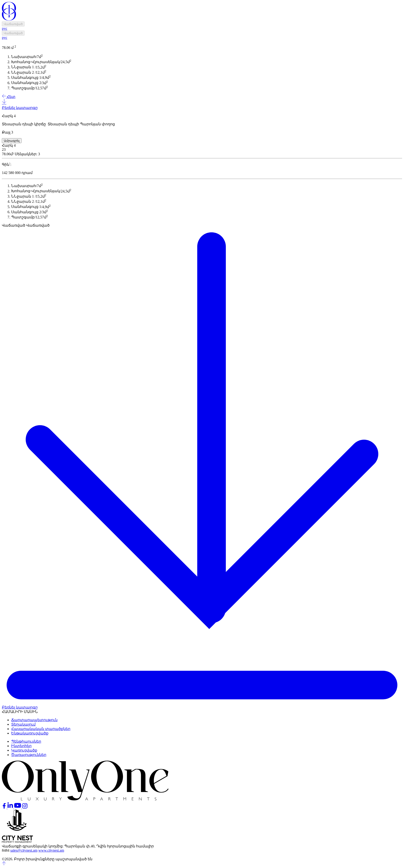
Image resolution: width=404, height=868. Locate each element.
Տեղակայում (23, 724)
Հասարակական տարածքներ (40, 729)
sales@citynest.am (23, 850)
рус (4, 28)
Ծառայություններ (28, 755)
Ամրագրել (12, 140)
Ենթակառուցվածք (29, 733)
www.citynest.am (51, 850)
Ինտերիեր (21, 746)
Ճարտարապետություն (34, 720)
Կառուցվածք (24, 750)
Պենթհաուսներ (26, 741)
